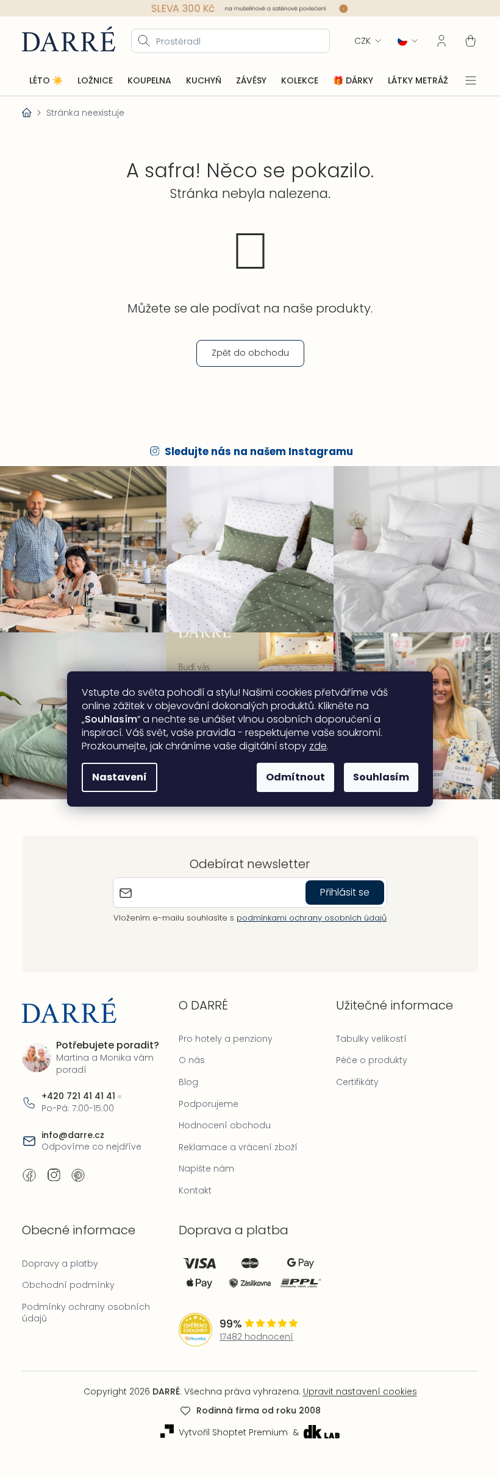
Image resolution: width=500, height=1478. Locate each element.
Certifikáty (351, 1076)
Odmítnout (291, 777)
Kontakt (192, 1184)
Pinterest (78, 1168)
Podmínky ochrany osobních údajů (86, 1306)
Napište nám (203, 1162)
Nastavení (115, 777)
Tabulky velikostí (365, 1032)
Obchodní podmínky (68, 1279)
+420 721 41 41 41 (78, 1090)
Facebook (29, 1168)
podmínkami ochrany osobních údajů (307, 911)
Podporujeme (205, 1097)
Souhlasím (377, 777)
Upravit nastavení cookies (355, 1385)
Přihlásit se (340, 886)
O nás (189, 1054)
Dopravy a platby (60, 1257)
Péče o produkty (365, 1054)
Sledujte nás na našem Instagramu (254, 451)
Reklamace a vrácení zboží (235, 1140)
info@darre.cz (72, 1128)
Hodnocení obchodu (222, 1119)
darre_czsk (53, 1168)
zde (314, 746)
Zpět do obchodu (245, 353)
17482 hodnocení (253, 1330)
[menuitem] (46, 80)
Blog (185, 1076)
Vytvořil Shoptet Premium (228, 1426)
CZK (353, 40)
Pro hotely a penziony (223, 1032)
